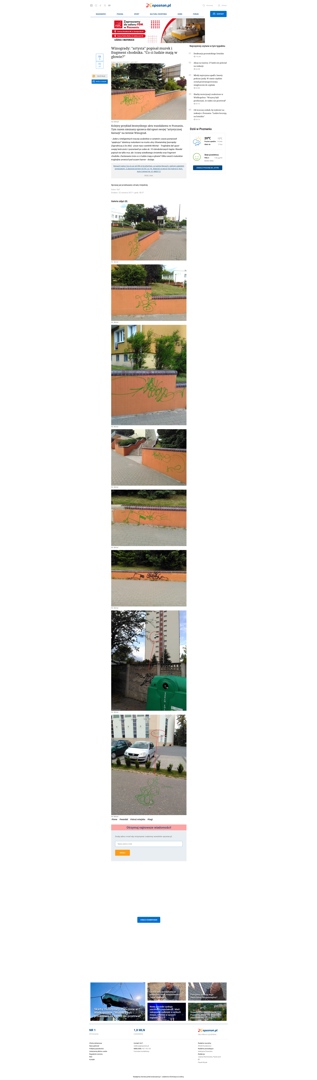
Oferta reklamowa (95, 1043)
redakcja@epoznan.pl (141, 1046)
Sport (136, 14)
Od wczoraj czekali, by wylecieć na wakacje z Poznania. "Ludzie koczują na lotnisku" (210, 113)
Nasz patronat (94, 1046)
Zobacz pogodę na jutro (207, 168)
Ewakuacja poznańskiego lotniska (209, 53)
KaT (118, 189)
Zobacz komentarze (148, 920)
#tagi (150, 819)
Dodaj (122, 853)
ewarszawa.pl (155, 1077)
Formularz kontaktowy (141, 1051)
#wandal (123, 819)
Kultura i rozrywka (158, 14)
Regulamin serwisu (96, 1054)
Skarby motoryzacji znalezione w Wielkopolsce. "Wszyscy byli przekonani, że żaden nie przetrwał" (210, 97)
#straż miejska (137, 819)
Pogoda (120, 14)
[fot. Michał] (148, 91)
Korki (180, 14)
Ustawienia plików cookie (98, 1051)
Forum (195, 14)
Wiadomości (101, 14)
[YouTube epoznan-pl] (109, 5)
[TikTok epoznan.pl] (100, 5)
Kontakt (220, 14)
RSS (90, 1057)
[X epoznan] (105, 5)
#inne (114, 819)
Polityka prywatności (96, 1049)
